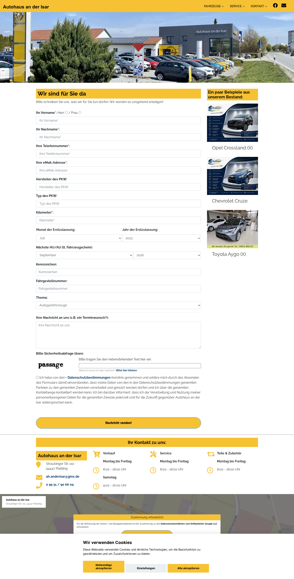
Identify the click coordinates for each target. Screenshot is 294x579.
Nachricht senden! (118, 423)
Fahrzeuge (212, 6)
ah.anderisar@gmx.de (62, 476)
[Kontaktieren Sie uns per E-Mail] (283, 5)
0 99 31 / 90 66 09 (60, 484)
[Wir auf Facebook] (275, 5)
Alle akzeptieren (188, 568)
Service (236, 6)
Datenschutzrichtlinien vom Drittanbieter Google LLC (189, 523)
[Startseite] (26, 6)
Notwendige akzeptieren (104, 566)
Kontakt (257, 6)
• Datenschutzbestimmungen (88, 377)
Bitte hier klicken (126, 370)
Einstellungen (146, 568)
